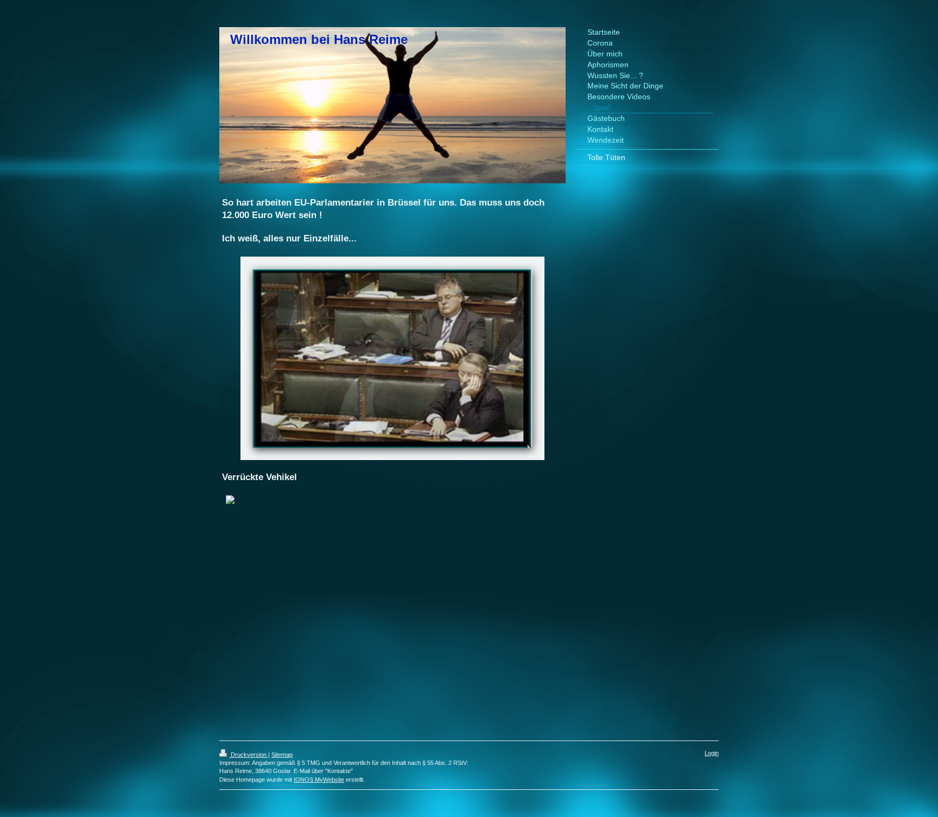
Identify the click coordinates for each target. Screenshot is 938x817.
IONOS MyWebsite (319, 779)
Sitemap (282, 754)
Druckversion (248, 754)
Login (712, 753)
